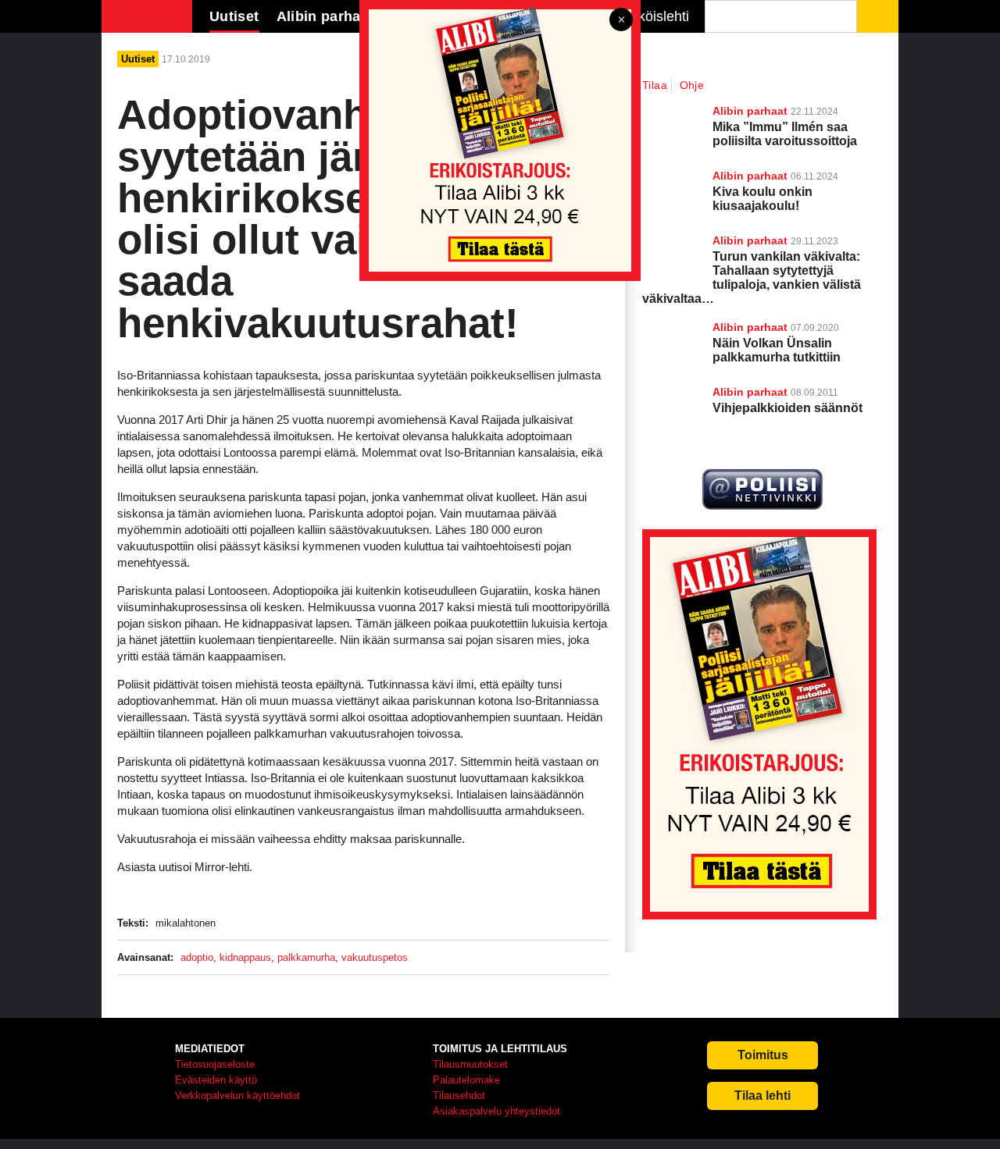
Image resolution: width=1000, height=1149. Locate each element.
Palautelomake (466, 1080)
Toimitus (763, 1055)
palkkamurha (306, 957)
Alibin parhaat (750, 327)
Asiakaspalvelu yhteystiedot (496, 1111)
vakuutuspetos (374, 957)
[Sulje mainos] (621, 20)
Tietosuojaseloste (215, 1064)
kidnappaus (245, 957)
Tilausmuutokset (470, 1064)
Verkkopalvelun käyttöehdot (237, 1095)
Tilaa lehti (762, 1095)
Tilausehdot (459, 1095)
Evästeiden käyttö (216, 1080)
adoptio (196, 957)
